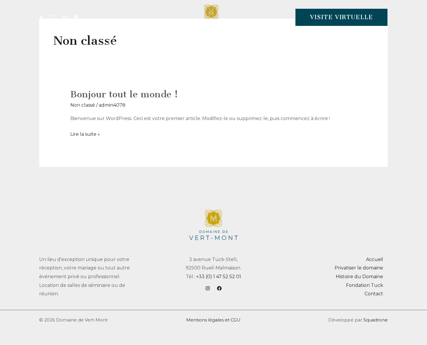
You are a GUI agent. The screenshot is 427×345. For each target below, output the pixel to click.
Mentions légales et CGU (213, 320)
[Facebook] (219, 288)
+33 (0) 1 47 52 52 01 (218, 276)
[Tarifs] (41, 17)
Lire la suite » (85, 133)
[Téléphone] (53, 17)
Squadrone (375, 320)
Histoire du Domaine (359, 276)
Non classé (82, 105)
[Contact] (64, 17)
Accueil (374, 259)
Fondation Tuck (364, 285)
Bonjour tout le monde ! (124, 94)
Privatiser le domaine (359, 268)
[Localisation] (76, 17)
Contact (374, 293)
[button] (341, 17)
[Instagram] (207, 288)
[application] (184, 43)
